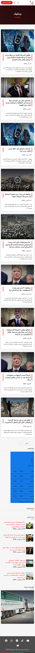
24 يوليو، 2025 (27, 384)
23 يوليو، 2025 (27, 426)
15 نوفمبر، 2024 (26, 617)
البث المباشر (7, 2)
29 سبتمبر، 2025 (26, 155)
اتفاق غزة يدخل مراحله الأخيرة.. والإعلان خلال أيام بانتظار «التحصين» (18, 421)
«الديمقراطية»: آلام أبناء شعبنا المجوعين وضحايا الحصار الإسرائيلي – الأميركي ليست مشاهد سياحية (17, 244)
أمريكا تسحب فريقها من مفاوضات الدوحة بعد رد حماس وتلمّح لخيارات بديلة (18, 377)
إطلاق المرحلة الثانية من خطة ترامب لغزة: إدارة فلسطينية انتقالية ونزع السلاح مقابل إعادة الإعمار (18, 57)
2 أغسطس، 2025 (26, 251)
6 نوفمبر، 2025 (27, 109)
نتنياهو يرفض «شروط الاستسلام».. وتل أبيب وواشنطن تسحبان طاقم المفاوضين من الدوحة (18, 332)
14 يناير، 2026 (27, 63)
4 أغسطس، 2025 (26, 200)
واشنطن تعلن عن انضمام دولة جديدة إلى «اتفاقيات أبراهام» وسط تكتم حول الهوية (18, 103)
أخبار (28, 49)
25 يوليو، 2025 (27, 338)
